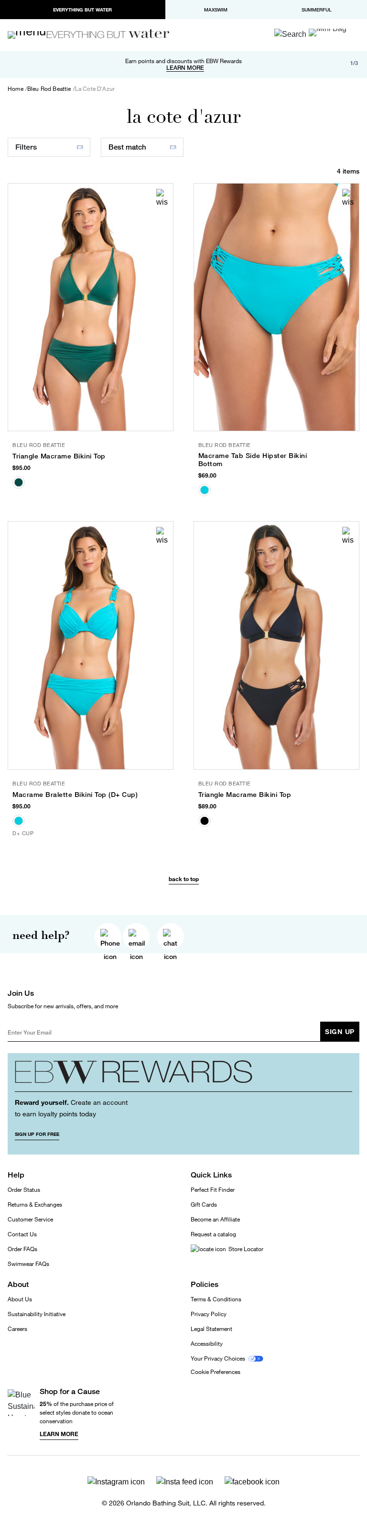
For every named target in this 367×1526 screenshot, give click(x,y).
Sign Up (340, 1031)
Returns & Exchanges (35, 1204)
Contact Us (22, 1234)
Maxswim (215, 9)
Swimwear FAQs (28, 1263)
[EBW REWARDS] (183, 1076)
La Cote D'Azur (95, 89)
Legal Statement (211, 1328)
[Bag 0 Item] (327, 32)
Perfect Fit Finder (213, 1189)
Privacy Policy (209, 1314)
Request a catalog (213, 1234)
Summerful (317, 9)
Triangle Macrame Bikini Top (59, 456)
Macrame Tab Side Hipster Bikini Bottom (252, 460)
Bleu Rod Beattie (49, 89)
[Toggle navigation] (31, 35)
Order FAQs (22, 1249)
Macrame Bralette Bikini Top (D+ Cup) (75, 794)
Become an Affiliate (215, 1219)
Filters (26, 147)
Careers (17, 1328)
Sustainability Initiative (36, 1314)
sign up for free (37, 1134)
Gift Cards (204, 1204)
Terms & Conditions (216, 1299)
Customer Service (30, 1219)
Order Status (24, 1189)
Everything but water (82, 9)
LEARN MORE (185, 68)
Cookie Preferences (215, 1372)
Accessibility (207, 1343)
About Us (20, 1299)
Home (15, 89)
